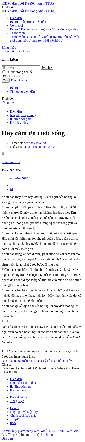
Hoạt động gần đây (65, 29)
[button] (8, 7)
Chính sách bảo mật (23, 415)
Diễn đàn (16, 18)
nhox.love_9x (38, 143)
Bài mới (15, 21)
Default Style (18, 397)
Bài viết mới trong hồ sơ (36, 29)
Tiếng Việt (17, 401)
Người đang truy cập (54, 36)
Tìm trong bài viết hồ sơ (46, 40)
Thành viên (17, 33)
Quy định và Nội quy (24, 412)
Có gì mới (16, 25)
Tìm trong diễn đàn (33, 21)
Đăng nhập (9, 102)
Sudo (49, 434)
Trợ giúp (15, 419)
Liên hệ (15, 408)
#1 (11, 189)
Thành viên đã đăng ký (25, 36)
